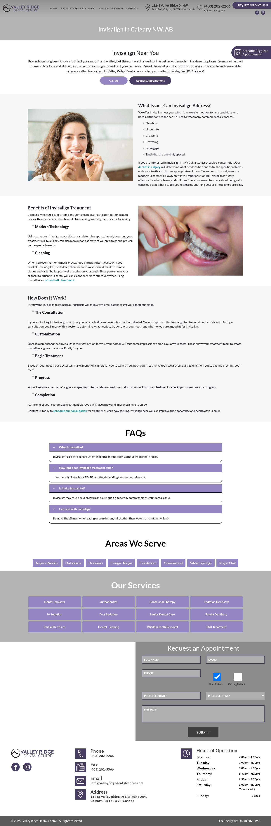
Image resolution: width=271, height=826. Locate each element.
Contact (132, 8)
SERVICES (79, 8)
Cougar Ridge (121, 563)
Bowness (96, 563)
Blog (91, 8)
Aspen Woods (47, 563)
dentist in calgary (149, 167)
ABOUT (65, 8)
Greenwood (173, 563)
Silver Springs (201, 563)
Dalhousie (73, 563)
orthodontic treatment (59, 280)
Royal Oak (227, 563)
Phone (102, 753)
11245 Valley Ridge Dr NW (173, 7)
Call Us (113, 80)
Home (53, 8)
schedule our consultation (70, 410)
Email (117, 780)
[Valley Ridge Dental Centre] (22, 8)
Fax (102, 766)
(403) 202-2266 (217, 8)
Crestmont (148, 563)
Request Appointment (253, 5)
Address (119, 796)
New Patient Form (111, 8)
